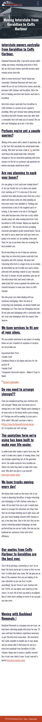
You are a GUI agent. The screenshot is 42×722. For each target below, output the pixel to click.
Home (3, 14)
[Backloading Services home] (12, 3)
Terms (25, 719)
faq (31, 150)
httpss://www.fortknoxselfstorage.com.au (18, 424)
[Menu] (38, 3)
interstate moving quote (11, 474)
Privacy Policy (33, 719)
